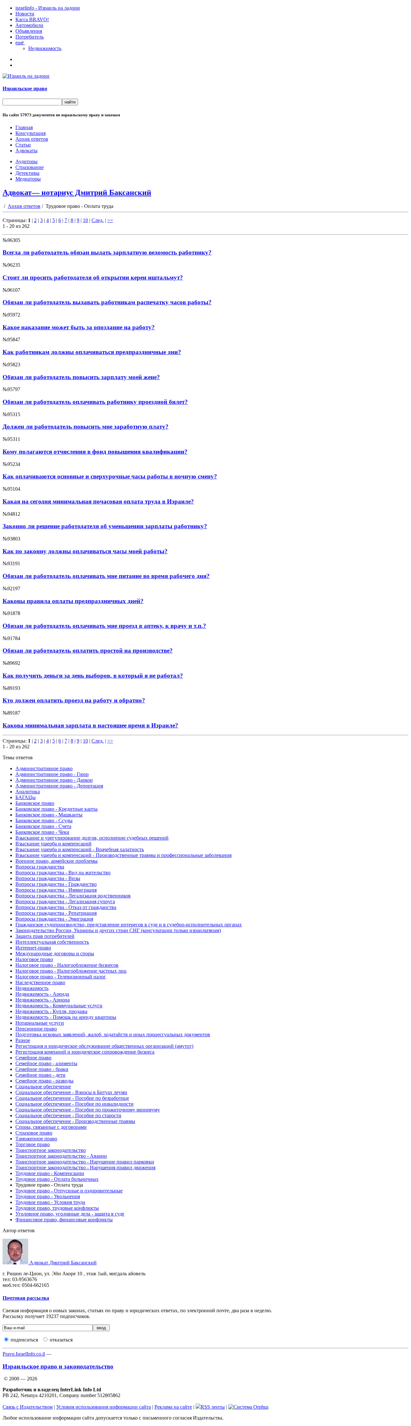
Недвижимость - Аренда (42, 994)
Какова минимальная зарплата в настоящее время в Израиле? (90, 725)
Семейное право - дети (40, 1075)
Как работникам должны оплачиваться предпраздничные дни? (92, 352)
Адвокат (62, 1262)
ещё (20, 42)
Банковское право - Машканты (49, 814)
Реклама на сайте (173, 1407)
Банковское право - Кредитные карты (56, 809)
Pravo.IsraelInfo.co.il (24, 1354)
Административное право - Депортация (59, 786)
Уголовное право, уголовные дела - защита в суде (69, 1214)
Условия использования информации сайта (103, 1407)
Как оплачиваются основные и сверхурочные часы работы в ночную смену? (110, 476)
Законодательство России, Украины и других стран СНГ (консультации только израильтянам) (118, 930)
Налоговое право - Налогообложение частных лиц (71, 971)
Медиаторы (28, 179)
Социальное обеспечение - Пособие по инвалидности (74, 1104)
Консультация (30, 133)
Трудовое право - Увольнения (47, 1196)
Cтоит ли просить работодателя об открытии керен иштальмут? (93, 277)
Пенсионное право (36, 1028)
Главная (24, 127)
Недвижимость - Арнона (42, 1000)
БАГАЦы (25, 797)
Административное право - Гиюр (52, 774)
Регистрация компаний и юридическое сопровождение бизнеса (84, 1052)
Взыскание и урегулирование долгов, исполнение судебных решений (92, 838)
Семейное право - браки (41, 1069)
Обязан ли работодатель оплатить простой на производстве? (88, 650)
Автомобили (29, 25)
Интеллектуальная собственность (52, 942)
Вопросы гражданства (39, 866)
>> (110, 220)
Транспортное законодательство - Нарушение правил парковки (84, 1161)
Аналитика (27, 791)
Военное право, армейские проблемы (56, 861)
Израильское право (25, 88)
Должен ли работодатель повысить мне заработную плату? (86, 426)
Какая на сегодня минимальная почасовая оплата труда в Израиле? (98, 501)
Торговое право (32, 1144)
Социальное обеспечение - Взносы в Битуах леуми (71, 1092)
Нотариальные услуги (39, 1023)
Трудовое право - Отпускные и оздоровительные (69, 1190)
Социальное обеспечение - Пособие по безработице (72, 1098)
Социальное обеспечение (43, 1086)
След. (98, 220)
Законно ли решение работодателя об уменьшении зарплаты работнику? (105, 526)
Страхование (29, 167)
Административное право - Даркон (54, 780)
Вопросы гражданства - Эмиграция (54, 919)
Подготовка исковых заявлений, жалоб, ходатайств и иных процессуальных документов (112, 1034)
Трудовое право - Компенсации (49, 1173)
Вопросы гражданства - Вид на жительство (62, 872)
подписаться (24, 1339)
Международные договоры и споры (54, 953)
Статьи (23, 144)
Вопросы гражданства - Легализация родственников (73, 895)
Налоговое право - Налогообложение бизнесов (66, 965)
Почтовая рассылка (26, 1298)
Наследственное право (40, 982)
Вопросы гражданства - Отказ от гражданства (65, 907)
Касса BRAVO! (32, 19)
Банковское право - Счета (43, 826)
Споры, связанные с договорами (51, 1127)
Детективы (27, 173)
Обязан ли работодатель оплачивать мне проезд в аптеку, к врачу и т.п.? (104, 625)
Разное (22, 1040)
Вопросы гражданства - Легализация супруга (65, 901)
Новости (24, 13)
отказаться (61, 1339)
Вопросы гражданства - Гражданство (56, 884)
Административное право (44, 768)
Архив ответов (31, 139)
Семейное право (33, 1057)
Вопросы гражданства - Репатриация (56, 913)
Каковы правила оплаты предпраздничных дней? (73, 601)
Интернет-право (33, 947)
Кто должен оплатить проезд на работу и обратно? (74, 700)
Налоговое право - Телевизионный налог (60, 976)
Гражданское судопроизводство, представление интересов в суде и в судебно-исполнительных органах (128, 924)
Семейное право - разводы (44, 1080)
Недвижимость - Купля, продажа (51, 1011)
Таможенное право (36, 1138)
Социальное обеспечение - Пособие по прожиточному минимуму (87, 1109)
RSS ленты (213, 1407)
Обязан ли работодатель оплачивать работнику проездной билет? (95, 401)
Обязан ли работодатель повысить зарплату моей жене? (81, 377)
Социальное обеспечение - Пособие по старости (68, 1115)
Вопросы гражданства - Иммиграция (56, 890)
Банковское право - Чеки (42, 832)
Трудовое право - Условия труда (50, 1202)
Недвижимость (44, 48)
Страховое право (33, 1133)
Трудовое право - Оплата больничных (57, 1179)
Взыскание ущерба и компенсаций (53, 843)
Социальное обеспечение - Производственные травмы (75, 1121)
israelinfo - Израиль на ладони (47, 8)
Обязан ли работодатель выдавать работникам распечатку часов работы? (107, 302)
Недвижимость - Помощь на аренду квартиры (65, 1017)
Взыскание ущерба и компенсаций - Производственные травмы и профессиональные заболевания (123, 855)
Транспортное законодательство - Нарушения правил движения (85, 1167)
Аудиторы (26, 161)
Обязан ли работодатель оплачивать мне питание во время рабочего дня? (106, 576)
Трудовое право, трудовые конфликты (57, 1208)
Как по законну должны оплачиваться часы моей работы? (85, 551)
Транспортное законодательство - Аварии (61, 1156)
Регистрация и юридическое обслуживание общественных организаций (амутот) (104, 1046)
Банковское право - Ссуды (44, 820)
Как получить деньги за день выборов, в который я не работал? (93, 675)
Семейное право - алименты (46, 1063)
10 (85, 220)
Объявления (28, 31)
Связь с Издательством (28, 1407)
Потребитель (29, 37)
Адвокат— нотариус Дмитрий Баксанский (77, 192)
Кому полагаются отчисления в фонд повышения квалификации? (95, 451)
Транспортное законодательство (50, 1150)
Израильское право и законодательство (58, 1366)
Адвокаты (26, 150)
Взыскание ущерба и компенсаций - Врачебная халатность (79, 849)
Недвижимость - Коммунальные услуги (58, 1005)
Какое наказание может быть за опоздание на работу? (79, 327)
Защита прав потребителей (44, 936)
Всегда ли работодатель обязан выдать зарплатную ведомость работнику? (107, 252)
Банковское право (34, 803)
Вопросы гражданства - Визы (47, 878)
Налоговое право (34, 959)
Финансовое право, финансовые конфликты (64, 1219)
